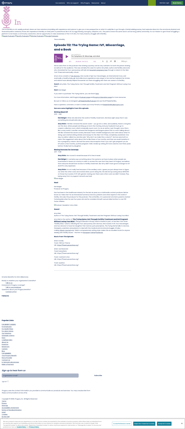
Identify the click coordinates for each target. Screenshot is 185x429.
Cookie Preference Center (122, 424)
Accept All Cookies (164, 424)
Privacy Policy (60, 385)
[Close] (182, 423)
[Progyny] (7, 3)
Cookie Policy (21, 427)
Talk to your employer (13, 287)
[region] (92, 424)
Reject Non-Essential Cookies (144, 424)
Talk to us (9, 283)
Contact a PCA (11, 292)
